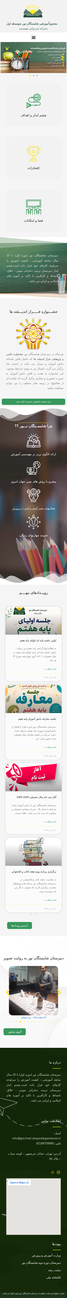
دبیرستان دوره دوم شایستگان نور (41, 1262)
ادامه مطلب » (50, 669)
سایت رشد (54, 1270)
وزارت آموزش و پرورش (46, 1255)
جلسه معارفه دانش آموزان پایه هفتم (37, 718)
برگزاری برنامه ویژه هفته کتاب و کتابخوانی (33, 871)
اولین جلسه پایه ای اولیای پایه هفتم (38, 640)
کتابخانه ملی (53, 1277)
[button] (33, 37)
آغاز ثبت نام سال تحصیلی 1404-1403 (36, 797)
